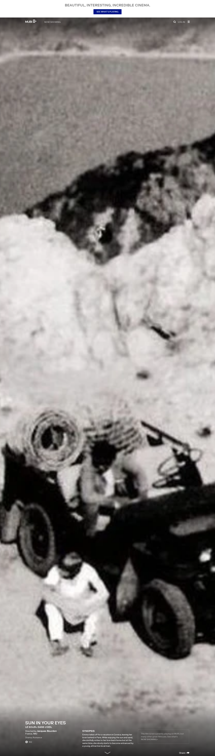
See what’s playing (107, 11)
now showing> (149, 739)
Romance (37, 737)
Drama (28, 737)
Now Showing (52, 22)
